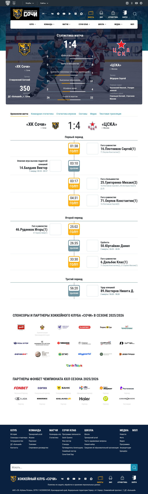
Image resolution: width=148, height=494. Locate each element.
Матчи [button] (66, 24)
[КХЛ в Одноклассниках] (132, 3)
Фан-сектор (66, 441)
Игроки (31, 438)
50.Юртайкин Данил (115, 246)
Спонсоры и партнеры (19, 438)
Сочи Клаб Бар (68, 454)
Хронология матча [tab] (19, 113)
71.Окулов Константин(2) (110, 265)
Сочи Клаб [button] (83, 24)
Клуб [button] (31, 24)
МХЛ (132, 24)
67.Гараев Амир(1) (40, 233)
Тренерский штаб (35, 434)
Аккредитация (125, 448)
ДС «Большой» (16, 444)
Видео (122, 441)
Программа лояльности (71, 434)
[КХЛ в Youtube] (136, 3)
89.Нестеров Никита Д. (117, 291)
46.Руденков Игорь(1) (31, 229)
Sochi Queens (67, 438)
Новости (123, 434)
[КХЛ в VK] (127, 3)
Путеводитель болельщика (72, 448)
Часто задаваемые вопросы (95, 441)
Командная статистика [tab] (42, 113)
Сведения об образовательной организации (101, 448)
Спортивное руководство (38, 448)
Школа (87, 434)
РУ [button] (43, 14)
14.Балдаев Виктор (33, 168)
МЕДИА (124, 430)
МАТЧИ (53, 430)
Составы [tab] (83, 113)
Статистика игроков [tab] (66, 113)
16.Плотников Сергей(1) (118, 149)
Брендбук (123, 451)
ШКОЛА (88, 430)
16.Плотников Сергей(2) (110, 204)
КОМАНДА (35, 430)
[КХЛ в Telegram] (141, 3)
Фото (122, 438)
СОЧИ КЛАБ (69, 430)
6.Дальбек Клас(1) (114, 262)
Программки (125, 444)
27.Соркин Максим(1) (129, 265)
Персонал (32, 441)
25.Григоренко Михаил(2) (119, 182)
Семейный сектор (69, 451)
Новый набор (89, 444)
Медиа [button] (117, 24)
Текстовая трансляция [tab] (110, 113)
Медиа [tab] (93, 113)
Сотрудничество (16, 441)
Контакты (14, 448)
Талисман (32, 444)
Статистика (53, 438)
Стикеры (65, 444)
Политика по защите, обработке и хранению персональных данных (74, 485)
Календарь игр (55, 434)
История (13, 434)
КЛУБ (13, 430)
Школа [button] (101, 24)
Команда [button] (48, 24)
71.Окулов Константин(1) (110, 152)
